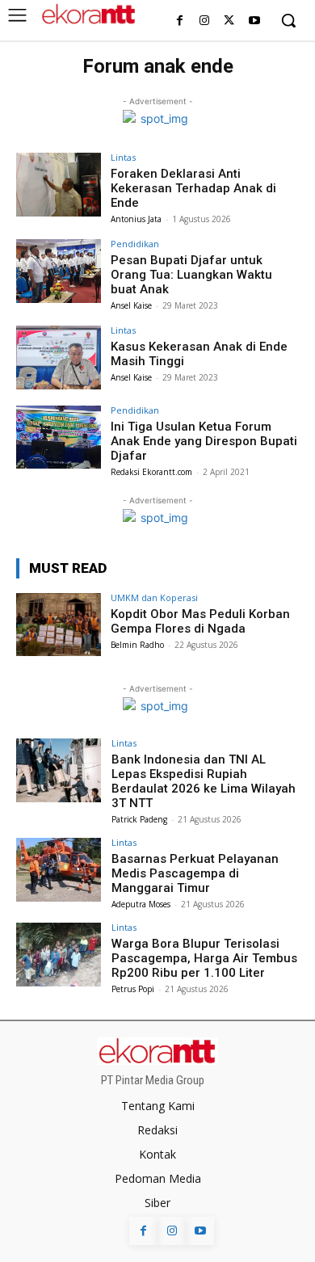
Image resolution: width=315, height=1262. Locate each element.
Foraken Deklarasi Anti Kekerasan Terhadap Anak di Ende (193, 188)
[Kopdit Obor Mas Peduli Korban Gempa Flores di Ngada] (58, 625)
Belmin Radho (137, 644)
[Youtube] (254, 21)
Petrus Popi (132, 989)
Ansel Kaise (131, 305)
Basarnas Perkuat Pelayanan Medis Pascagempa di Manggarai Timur (195, 873)
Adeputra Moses (140, 904)
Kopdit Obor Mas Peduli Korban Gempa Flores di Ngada (200, 621)
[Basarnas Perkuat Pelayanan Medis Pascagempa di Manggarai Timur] (58, 870)
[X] (229, 21)
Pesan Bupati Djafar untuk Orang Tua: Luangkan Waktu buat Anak (191, 275)
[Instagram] (204, 21)
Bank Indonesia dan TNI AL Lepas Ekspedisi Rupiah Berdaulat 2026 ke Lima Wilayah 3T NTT (203, 781)
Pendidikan (135, 243)
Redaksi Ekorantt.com (151, 471)
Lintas (123, 157)
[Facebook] (179, 21)
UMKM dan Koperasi (154, 597)
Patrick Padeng (139, 819)
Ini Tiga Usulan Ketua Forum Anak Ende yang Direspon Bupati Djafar (204, 441)
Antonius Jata (136, 219)
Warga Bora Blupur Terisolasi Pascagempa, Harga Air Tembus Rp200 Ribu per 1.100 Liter (204, 958)
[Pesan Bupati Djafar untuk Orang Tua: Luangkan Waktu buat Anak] (58, 271)
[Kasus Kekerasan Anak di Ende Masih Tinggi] (58, 357)
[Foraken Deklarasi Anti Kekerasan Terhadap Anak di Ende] (58, 185)
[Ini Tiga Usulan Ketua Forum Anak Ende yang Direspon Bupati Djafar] (58, 437)
